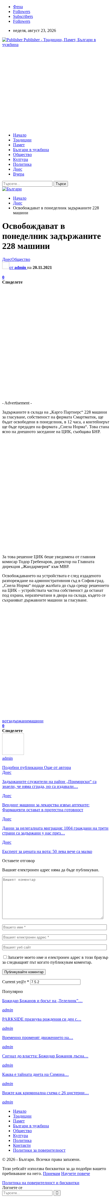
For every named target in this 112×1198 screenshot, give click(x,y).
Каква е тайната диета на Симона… (35, 1074)
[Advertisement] (48, 89)
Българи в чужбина (31, 149)
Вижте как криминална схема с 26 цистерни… (45, 1092)
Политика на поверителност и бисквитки (40, 1182)
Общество (22, 154)
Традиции (22, 140)
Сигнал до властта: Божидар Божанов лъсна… (45, 1056)
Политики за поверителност (39, 1150)
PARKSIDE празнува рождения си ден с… (41, 1019)
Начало (19, 135)
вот (5, 721)
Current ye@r (15, 981)
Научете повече (75, 1173)
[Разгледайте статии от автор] (13, 753)
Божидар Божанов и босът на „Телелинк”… (42, 1000)
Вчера (18, 174)
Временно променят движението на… (37, 1037)
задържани (18, 721)
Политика (22, 164)
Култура (20, 159)
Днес (17, 169)
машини (35, 721)
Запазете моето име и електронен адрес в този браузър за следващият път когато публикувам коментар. (55, 960)
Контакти (22, 1145)
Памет (19, 144)
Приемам (51, 1173)
